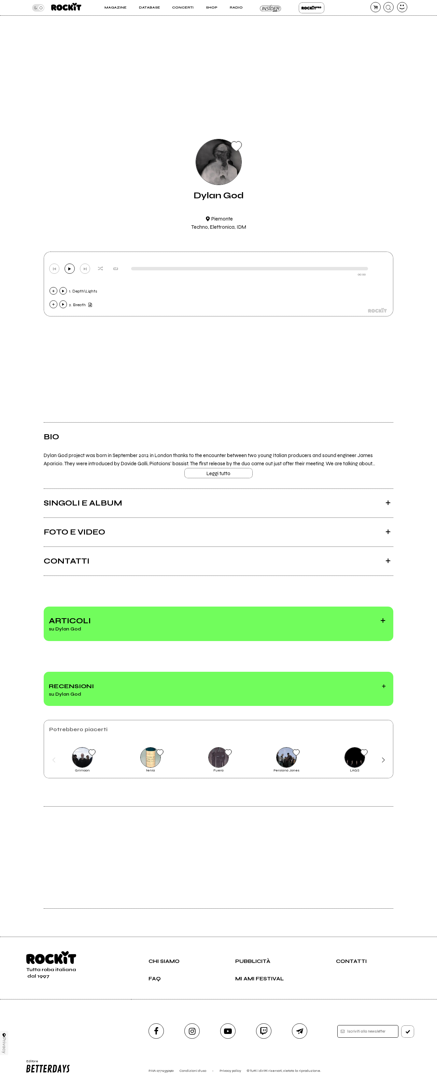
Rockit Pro (311, 7)
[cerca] (388, 7)
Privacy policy (230, 1070)
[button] (53, 759)
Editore (30, 1063)
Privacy (4, 1045)
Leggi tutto (218, 473)
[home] (66, 7)
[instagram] (192, 1031)
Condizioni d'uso (193, 1070)
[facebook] (156, 1031)
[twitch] (263, 1031)
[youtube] (228, 1031)
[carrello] (375, 7)
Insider (270, 8)
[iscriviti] (407, 1031)
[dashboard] (402, 7)
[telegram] (299, 1031)
